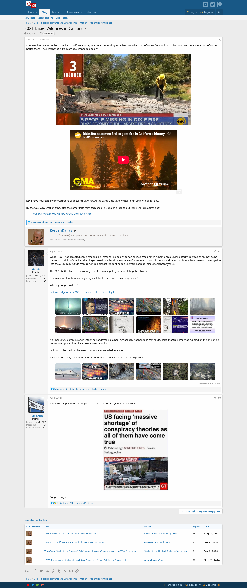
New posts (29, 17)
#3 (219, 397)
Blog (44, 12)
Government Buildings (157, 542)
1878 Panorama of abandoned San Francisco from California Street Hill (85, 560)
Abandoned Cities (154, 560)
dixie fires (48, 33)
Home (30, 12)
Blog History (62, 17)
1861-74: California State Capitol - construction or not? (75, 542)
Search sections (45, 17)
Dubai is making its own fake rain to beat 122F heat (62, 213)
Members (91, 12)
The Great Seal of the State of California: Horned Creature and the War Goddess (90, 551)
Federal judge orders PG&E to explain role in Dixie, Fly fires (84, 292)
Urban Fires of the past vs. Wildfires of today (70, 533)
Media (55, 12)
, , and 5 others (52, 222)
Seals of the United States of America (165, 551)
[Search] (219, 12)
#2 (219, 251)
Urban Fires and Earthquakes (161, 533)
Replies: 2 (45, 39)
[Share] (220, 40)
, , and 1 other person (80, 389)
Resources (73, 12)
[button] (36, 12)
